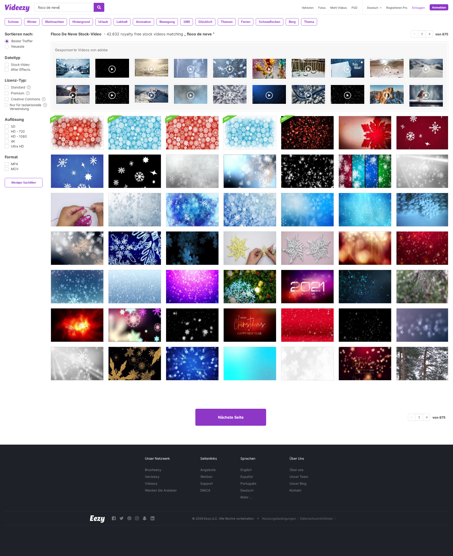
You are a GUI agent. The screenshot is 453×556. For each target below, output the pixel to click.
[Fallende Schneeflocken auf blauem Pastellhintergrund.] (249, 363)
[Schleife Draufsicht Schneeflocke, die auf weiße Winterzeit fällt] (307, 363)
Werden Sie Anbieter (161, 490)
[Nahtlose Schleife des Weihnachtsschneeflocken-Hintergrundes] (77, 133)
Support (206, 483)
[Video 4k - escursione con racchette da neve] (73, 94)
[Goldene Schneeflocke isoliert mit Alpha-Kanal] (134, 363)
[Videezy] (17, 8)
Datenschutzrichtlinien (316, 518)
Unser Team (298, 477)
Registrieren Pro (396, 7)
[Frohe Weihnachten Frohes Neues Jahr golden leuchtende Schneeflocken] (365, 363)
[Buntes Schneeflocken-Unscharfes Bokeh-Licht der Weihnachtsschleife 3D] (134, 325)
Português (248, 483)
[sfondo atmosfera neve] (191, 94)
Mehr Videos (338, 7)
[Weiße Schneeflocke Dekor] (307, 248)
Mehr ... (246, 497)
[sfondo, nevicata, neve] (269, 94)
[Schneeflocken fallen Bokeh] (249, 171)
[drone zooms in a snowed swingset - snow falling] (308, 68)
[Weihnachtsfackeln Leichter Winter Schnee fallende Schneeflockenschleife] (422, 171)
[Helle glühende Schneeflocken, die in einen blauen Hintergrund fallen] (192, 363)
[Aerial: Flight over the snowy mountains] (426, 68)
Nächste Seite (231, 417)
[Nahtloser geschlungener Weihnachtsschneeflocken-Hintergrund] (307, 133)
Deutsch (246, 490)
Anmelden (439, 7)
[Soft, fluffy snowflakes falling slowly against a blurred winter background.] (73, 68)
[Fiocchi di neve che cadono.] (112, 94)
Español (246, 477)
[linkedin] (152, 518)
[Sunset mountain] (387, 94)
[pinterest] (129, 518)
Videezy (151, 483)
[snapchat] (145, 518)
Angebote (208, 470)
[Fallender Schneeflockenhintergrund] (192, 210)
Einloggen (418, 7)
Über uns (296, 470)
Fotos (322, 7)
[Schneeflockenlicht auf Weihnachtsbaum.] (249, 286)
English (246, 470)
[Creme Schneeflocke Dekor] (249, 248)
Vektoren (308, 7)
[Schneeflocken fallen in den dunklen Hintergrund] (192, 248)
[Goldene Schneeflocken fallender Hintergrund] (77, 248)
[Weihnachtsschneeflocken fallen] (249, 210)
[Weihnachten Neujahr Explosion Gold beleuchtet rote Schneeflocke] (249, 325)
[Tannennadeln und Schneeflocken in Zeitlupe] (422, 286)
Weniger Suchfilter (23, 182)
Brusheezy (153, 470)
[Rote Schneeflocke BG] (365, 133)
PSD (354, 7)
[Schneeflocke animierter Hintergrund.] (365, 210)
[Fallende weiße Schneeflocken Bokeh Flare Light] (77, 363)
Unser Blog (297, 483)
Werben (206, 477)
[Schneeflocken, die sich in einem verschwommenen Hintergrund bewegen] (422, 325)
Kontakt (295, 490)
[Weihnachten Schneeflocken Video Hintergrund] (134, 286)
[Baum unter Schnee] (422, 363)
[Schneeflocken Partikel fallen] (307, 210)
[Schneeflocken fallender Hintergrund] (192, 171)
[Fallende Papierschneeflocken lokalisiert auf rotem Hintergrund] (307, 325)
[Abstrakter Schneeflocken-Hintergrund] (307, 171)
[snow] (347, 94)
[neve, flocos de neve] (230, 68)
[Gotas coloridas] (269, 69)
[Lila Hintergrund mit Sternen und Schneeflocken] (192, 286)
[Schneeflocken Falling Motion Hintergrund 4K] (77, 286)
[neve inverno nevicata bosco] (230, 94)
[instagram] (137, 518)
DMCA (205, 490)
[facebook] (114, 518)
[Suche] (99, 7)
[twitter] (121, 518)
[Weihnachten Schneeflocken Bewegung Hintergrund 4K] (365, 248)
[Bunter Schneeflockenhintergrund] (365, 171)
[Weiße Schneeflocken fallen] (422, 133)
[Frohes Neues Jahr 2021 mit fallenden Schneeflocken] (307, 286)
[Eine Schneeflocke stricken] (77, 210)
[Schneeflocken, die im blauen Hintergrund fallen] (134, 248)
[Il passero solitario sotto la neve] (426, 96)
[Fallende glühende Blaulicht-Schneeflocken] (365, 286)
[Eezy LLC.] (97, 518)
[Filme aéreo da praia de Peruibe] (191, 68)
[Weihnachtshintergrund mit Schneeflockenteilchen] (422, 248)
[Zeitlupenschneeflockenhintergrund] (134, 210)
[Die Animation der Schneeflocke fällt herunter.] (365, 325)
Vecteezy (152, 477)
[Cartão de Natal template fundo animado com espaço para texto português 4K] (347, 68)
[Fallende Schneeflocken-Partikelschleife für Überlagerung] (192, 325)
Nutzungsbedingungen (279, 518)
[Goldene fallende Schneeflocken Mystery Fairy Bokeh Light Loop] (77, 325)
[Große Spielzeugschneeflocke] (422, 210)
